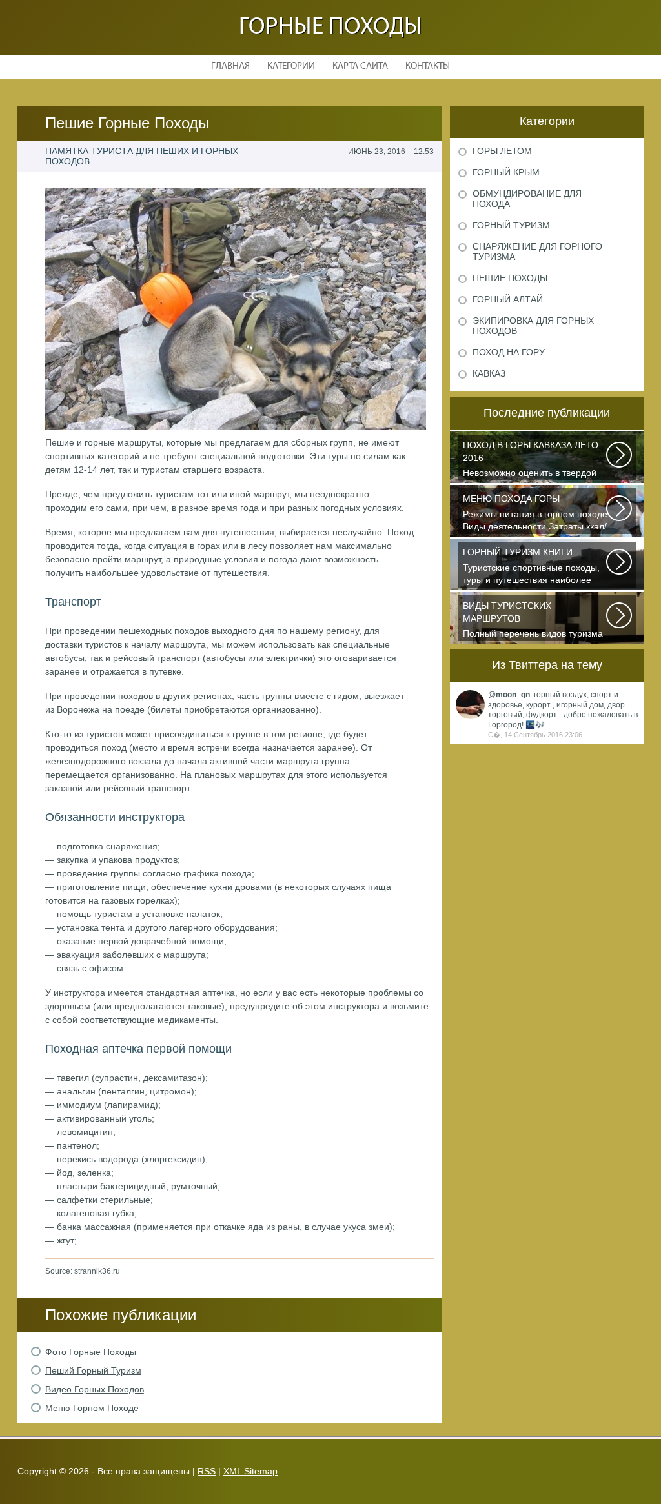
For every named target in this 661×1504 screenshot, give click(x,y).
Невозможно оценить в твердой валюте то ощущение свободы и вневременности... (531, 460)
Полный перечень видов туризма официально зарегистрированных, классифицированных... (533, 620)
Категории (291, 67)
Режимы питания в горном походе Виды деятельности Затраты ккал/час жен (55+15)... (535, 513)
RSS (207, 1471)
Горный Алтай (508, 299)
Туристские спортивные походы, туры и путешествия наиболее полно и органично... (531, 567)
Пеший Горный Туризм (93, 1370)
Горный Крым (506, 172)
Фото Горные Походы (90, 1352)
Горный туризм (511, 225)
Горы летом (502, 151)
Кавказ (489, 373)
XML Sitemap (250, 1471)
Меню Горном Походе (92, 1408)
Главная (230, 67)
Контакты (427, 67)
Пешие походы (510, 278)
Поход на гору (509, 352)
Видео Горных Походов (94, 1389)
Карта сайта (360, 67)
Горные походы (330, 27)
